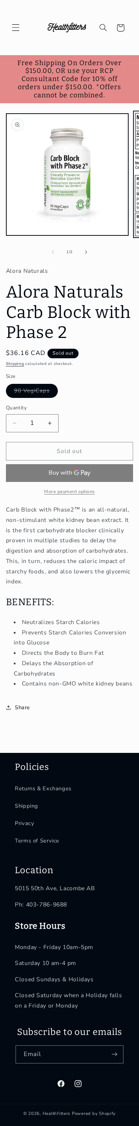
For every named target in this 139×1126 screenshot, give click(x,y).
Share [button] (22, 707)
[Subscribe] (114, 1054)
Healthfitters (57, 1113)
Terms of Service (37, 840)
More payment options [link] (69, 491)
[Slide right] (86, 252)
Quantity (16, 407)
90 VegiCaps (36, 392)
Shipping (15, 363)
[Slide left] (52, 252)
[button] (15, 27)
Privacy (24, 823)
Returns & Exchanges (43, 788)
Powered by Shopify (94, 1113)
